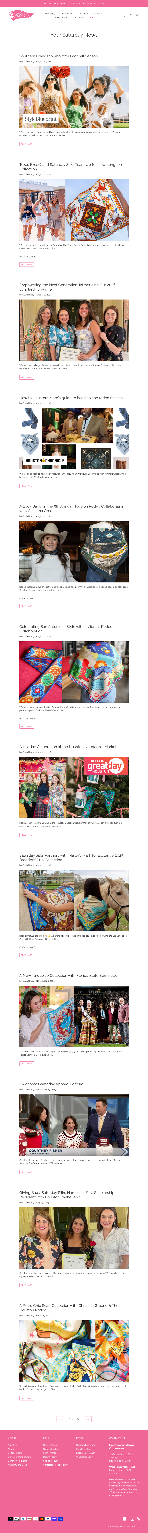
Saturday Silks (117, 1527)
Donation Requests (17, 1461)
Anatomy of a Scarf (17, 1465)
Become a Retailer (85, 1453)
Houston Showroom (86, 1445)
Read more (26, 144)
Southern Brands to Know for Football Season (58, 56)
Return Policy (50, 1457)
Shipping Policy (50, 1461)
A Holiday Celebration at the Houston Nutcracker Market (67, 747)
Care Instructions (51, 1449)
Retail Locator (83, 1449)
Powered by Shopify (132, 1527)
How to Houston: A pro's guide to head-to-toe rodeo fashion (71, 398)
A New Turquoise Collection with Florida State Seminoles (68, 975)
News (11, 1449)
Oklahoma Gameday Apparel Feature (51, 1084)
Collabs (32, 256)
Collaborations (15, 1453)
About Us (12, 1445)
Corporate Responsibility (55, 1465)
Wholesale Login (84, 1457)
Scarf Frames (49, 1453)
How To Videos (50, 1445)
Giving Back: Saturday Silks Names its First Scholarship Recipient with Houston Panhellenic (66, 1194)
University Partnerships (19, 1457)
